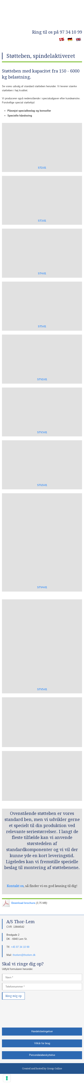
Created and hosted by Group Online (42, 1068)
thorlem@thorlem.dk (24, 954)
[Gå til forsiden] (42, 21)
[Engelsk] (78, 39)
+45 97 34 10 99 (20, 946)
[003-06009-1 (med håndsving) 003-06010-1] (42, 722)
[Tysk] (70, 39)
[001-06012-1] (42, 776)
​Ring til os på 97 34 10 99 (57, 32)
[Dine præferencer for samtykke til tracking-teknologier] (7, 1078)
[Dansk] (61, 39)
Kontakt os (15, 886)
